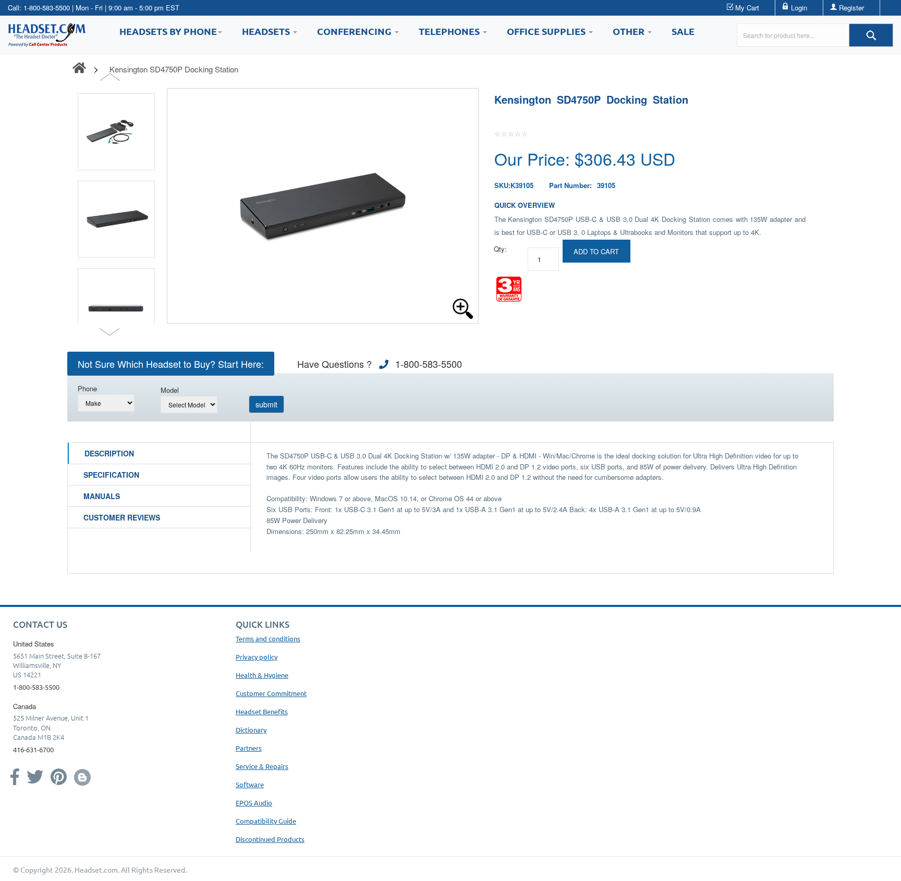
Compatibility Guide (266, 820)
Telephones (450, 31)
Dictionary (251, 729)
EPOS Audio (254, 802)
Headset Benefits (262, 711)
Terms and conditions (268, 638)
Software (250, 784)
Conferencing (355, 31)
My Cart (747, 8)
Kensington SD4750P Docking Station (173, 69)
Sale (683, 31)
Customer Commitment (271, 693)
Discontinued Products (270, 839)
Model (170, 390)
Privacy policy (256, 656)
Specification (111, 474)
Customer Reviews (121, 517)
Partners (249, 747)
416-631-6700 (33, 749)
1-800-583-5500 (46, 8)
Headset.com (96, 869)
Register (851, 8)
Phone (87, 388)
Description (109, 453)
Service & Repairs (262, 766)
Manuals (101, 496)
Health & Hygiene (262, 675)
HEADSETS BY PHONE (168, 31)
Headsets (267, 31)
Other (630, 31)
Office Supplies (547, 31)
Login (799, 8)
